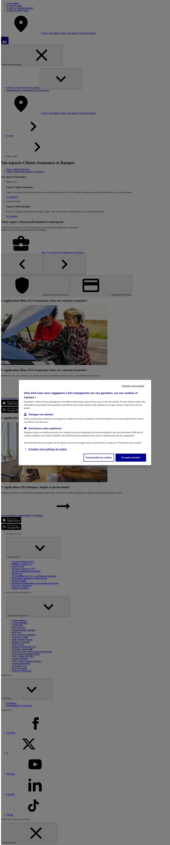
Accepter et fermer (131, 457)
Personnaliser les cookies (99, 457)
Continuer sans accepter (133, 386)
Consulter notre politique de (47, 449)
